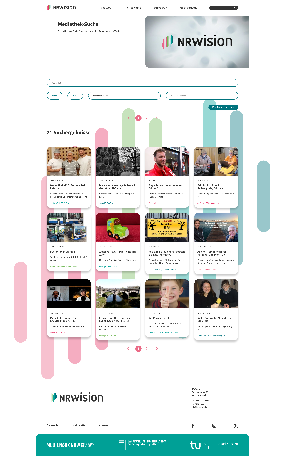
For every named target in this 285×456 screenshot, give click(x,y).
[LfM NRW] (142, 445)
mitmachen (160, 8)
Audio (75, 95)
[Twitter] (236, 426)
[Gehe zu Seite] (156, 118)
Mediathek (107, 8)
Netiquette (79, 425)
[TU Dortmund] (214, 445)
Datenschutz (54, 425)
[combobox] (223, 8)
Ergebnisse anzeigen (223, 107)
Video (54, 95)
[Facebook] (193, 426)
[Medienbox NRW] (71, 445)
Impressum (103, 425)
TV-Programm (134, 8)
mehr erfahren (188, 8)
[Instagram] (214, 426)
